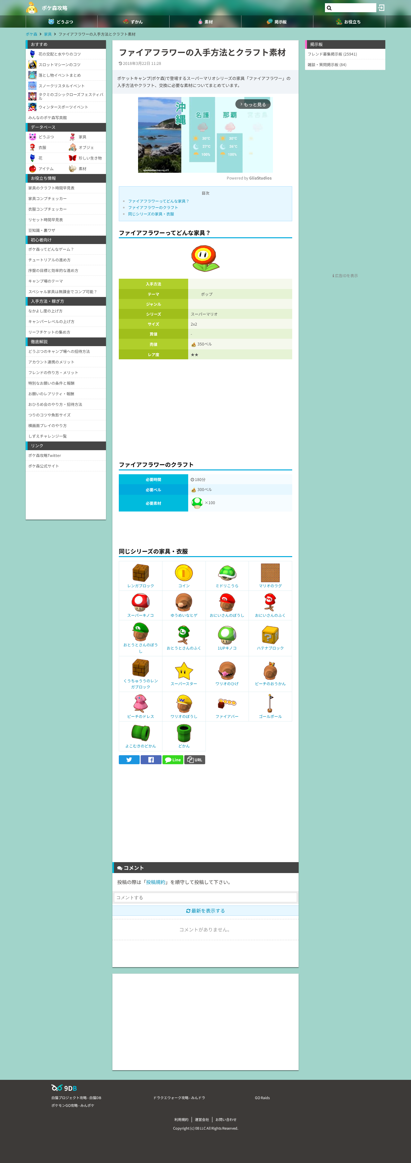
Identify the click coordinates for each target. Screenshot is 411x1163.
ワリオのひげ (227, 683)
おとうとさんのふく (184, 648)
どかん (184, 745)
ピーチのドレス (140, 716)
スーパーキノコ (140, 615)
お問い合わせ (226, 1119)
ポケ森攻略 (54, 8)
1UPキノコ (227, 648)
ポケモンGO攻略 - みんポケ (72, 1105)
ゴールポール (270, 716)
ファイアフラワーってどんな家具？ (158, 201)
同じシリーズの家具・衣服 (151, 213)
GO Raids (262, 1097)
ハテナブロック (270, 648)
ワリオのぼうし (184, 716)
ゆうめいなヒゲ (184, 615)
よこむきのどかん (140, 745)
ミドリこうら (227, 585)
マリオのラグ (270, 585)
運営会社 (202, 1119)
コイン (184, 585)
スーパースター (184, 683)
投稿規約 (155, 882)
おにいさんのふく (270, 615)
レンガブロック (140, 585)
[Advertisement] (205, 408)
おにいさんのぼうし (227, 615)
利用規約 (181, 1119)
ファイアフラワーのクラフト (153, 207)
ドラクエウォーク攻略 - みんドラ (179, 1097)
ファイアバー (227, 716)
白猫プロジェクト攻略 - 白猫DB (76, 1097)
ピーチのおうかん (270, 683)
